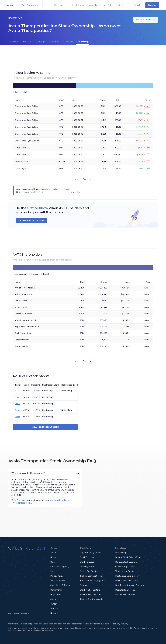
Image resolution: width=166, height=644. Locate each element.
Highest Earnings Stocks (91, 576)
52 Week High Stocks (125, 566)
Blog (52, 562)
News (53, 557)
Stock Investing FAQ (59, 566)
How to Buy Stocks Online (92, 599)
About (53, 552)
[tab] (14, 41)
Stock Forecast (87, 562)
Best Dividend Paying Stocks (93, 580)
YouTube (54, 608)
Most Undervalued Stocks (127, 580)
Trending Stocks (87, 566)
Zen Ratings (109, 5)
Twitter (53, 604)
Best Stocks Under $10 (125, 594)
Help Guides (55, 594)
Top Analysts (93, 5)
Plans (52, 571)
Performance (56, 590)
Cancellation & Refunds (60, 585)
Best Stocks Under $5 (125, 590)
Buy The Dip (120, 552)
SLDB (17, 397)
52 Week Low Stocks (124, 571)
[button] (45, 473)
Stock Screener (87, 557)
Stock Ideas (78, 5)
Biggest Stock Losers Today (128, 562)
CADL (17, 410)
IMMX (17, 416)
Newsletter (55, 613)
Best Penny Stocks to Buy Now (129, 585)
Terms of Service (57, 580)
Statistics (84, 585)
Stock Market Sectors (90, 590)
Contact (54, 599)
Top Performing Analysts (91, 552)
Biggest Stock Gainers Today (128, 557)
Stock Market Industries (91, 594)
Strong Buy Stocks (88, 571)
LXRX (17, 404)
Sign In (137, 5)
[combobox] (31, 5)
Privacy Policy (56, 576)
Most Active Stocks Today (127, 576)
